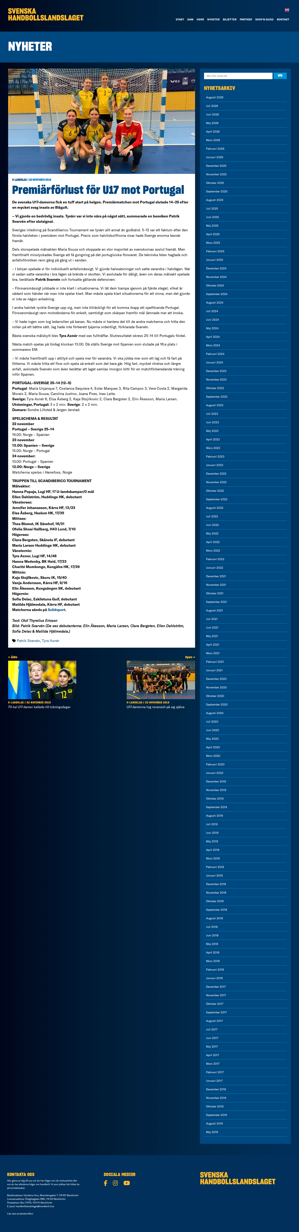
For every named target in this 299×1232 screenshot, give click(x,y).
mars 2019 (213, 858)
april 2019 (212, 850)
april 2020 (213, 747)
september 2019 (216, 807)
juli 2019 (212, 824)
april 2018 (212, 952)
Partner (246, 19)
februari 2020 (215, 764)
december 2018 (216, 884)
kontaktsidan (17, 1187)
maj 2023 (212, 431)
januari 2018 (214, 978)
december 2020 (216, 679)
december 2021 (216, 576)
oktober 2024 (215, 285)
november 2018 (216, 892)
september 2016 (216, 1115)
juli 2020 (212, 721)
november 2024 (216, 277)
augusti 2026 (214, 97)
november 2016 (216, 1098)
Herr (200, 19)
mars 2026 (213, 140)
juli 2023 (212, 414)
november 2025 (216, 174)
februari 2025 (215, 251)
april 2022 (213, 542)
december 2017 (216, 986)
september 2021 (216, 602)
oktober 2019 (215, 798)
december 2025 (216, 166)
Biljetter (230, 19)
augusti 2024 (214, 302)
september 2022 (216, 499)
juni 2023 (212, 422)
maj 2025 (212, 225)
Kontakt (283, 19)
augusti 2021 (214, 610)
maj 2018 (212, 944)
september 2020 (217, 704)
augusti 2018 (214, 918)
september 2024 (216, 294)
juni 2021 (212, 627)
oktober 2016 (215, 1106)
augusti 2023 (214, 405)
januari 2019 (214, 875)
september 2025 (216, 191)
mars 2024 (213, 345)
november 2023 (216, 379)
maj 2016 (212, 1132)
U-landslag (19, 180)
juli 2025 (212, 208)
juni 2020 (212, 730)
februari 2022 (215, 559)
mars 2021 (213, 653)
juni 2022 (212, 525)
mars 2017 (212, 1063)
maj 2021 (212, 636)
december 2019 (216, 781)
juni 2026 (212, 114)
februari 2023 (215, 456)
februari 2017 (215, 1072)
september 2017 (216, 1012)
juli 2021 (212, 619)
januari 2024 (214, 362)
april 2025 (213, 234)
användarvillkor (25, 1213)
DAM (190, 19)
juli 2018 (212, 927)
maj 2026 (212, 123)
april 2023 (213, 439)
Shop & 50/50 (264, 19)
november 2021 (216, 585)
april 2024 (213, 337)
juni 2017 (212, 1038)
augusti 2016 (214, 1123)
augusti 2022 (214, 508)
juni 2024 (212, 319)
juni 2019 (212, 833)
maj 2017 (212, 1046)
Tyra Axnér (50, 640)
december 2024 (216, 268)
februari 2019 (215, 867)
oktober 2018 (215, 901)
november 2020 (216, 687)
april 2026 (213, 131)
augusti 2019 (214, 815)
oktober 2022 (215, 491)
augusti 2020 (215, 713)
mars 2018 (213, 961)
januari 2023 (214, 465)
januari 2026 (214, 157)
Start (180, 19)
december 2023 (216, 371)
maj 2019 (212, 841)
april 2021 (212, 644)
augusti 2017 (214, 1021)
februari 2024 (215, 354)
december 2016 (216, 1089)
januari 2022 (214, 567)
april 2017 (212, 1055)
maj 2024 (212, 328)
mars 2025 (213, 243)
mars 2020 (213, 756)
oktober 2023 (215, 388)
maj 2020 (212, 739)
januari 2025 (214, 260)
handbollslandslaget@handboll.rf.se (35, 1206)
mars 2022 (213, 550)
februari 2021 (215, 662)
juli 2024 (212, 311)
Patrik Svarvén (28, 640)
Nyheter (213, 19)
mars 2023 (213, 448)
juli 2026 (212, 106)
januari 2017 (214, 1081)
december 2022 (216, 473)
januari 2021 (214, 670)
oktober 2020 (215, 696)
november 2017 (216, 995)
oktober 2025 (215, 183)
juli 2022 (212, 516)
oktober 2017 (214, 1004)
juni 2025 (212, 217)
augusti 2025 (214, 200)
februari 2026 (215, 148)
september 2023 (216, 396)
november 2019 (216, 790)
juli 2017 (211, 1029)
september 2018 (216, 910)
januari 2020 (214, 773)
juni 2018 (212, 935)
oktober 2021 (215, 593)
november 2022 (216, 482)
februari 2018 (215, 969)
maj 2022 (212, 533)
